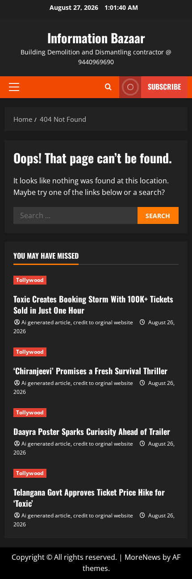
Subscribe (164, 86)
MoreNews (143, 557)
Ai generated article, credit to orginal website (77, 322)
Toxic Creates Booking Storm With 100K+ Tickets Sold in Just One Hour (93, 304)
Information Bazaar (96, 38)
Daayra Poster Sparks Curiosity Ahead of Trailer (91, 431)
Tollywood (30, 280)
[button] (14, 87)
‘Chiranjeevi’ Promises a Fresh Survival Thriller (90, 370)
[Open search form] (108, 87)
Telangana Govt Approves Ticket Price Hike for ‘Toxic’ (89, 497)
